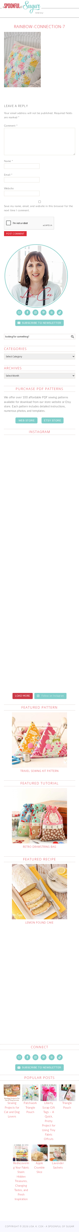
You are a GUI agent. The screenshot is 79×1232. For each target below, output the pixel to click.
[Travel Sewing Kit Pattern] (39, 740)
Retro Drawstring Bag (39, 846)
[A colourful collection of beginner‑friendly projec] (39, 501)
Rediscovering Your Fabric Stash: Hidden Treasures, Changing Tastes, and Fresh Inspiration (21, 1181)
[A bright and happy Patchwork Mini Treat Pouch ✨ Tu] (39, 542)
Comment (11, 126)
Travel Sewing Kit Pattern (39, 771)
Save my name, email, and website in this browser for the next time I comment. (38, 208)
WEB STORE (27, 420)
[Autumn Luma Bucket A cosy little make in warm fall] (39, 668)
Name (8, 161)
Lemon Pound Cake (39, 922)
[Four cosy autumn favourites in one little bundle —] (39, 459)
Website (9, 188)
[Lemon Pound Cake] (39, 891)
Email (8, 175)
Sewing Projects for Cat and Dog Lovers (12, 1110)
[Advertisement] (39, 975)
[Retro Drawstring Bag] (39, 815)
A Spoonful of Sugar (21, 15)
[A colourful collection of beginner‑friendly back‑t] (39, 626)
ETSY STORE (52, 420)
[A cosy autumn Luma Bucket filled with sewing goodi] (39, 584)
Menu (39, 13)
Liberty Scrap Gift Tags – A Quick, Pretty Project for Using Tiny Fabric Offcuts (48, 1121)
